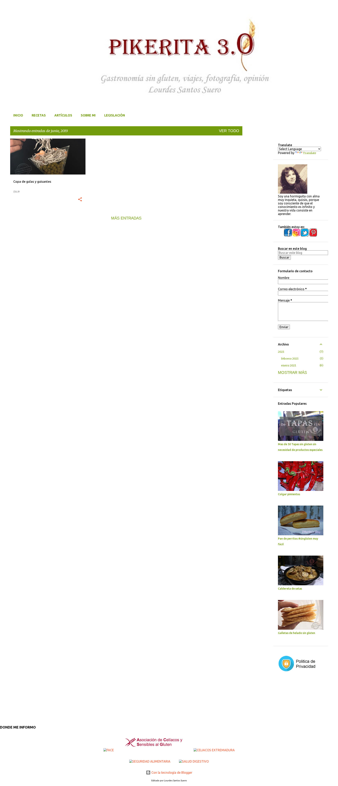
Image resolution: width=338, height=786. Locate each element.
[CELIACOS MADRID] (154, 750)
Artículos (63, 115)
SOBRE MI (88, 115)
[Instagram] (296, 235)
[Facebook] (288, 235)
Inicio (18, 115)
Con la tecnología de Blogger (171, 772)
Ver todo (229, 131)
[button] (80, 199)
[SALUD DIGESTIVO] (194, 761)
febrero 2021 (289, 358)
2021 (281, 352)
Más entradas (126, 218)
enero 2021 (288, 365)
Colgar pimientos (289, 494)
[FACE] (109, 750)
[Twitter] (305, 235)
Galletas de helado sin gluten (296, 633)
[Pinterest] (313, 235)
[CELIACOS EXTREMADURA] (214, 750)
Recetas (39, 115)
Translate (309, 153)
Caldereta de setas (290, 588)
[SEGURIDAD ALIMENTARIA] (150, 761)
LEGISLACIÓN (114, 115)
